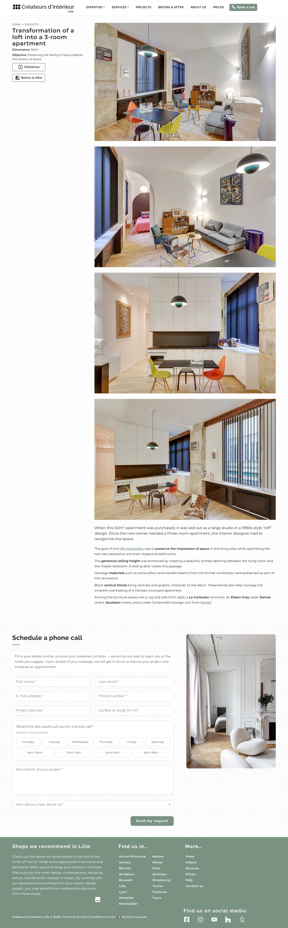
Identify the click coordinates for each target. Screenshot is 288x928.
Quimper (159, 874)
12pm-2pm (73, 752)
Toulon (157, 886)
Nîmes (157, 862)
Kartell (206, 602)
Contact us (194, 886)
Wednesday (80, 742)
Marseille (126, 898)
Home (16, 24)
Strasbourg (161, 880)
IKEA (181, 597)
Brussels (126, 880)
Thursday (106, 742)
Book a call (246, 7)
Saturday (157, 742)
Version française (132, 917)
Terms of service (75, 917)
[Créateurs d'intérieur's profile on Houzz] (228, 919)
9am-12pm (34, 752)
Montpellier (128, 904)
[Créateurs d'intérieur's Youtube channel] (214, 919)
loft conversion (131, 549)
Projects (143, 7)
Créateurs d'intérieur (48, 8)
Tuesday (54, 742)
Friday (131, 742)
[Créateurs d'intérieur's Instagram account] (200, 919)
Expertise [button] (94, 7)
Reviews (192, 868)
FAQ (189, 880)
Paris (156, 868)
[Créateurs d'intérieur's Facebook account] (187, 919)
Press (190, 856)
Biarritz (125, 868)
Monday (28, 742)
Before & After (171, 7)
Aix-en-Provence (132, 856)
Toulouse (159, 892)
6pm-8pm (151, 752)
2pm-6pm (112, 752)
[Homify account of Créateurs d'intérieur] (242, 919)
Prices (218, 7)
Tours (156, 898)
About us (198, 7)
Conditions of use (102, 917)
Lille (122, 886)
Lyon (123, 892)
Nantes (158, 856)
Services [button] (119, 7)
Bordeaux (127, 874)
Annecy (125, 862)
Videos (191, 862)
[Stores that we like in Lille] (56, 900)
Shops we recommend (51, 846)
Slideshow (32, 67)
